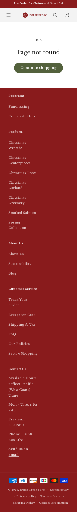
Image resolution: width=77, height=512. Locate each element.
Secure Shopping (23, 353)
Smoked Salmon (22, 213)
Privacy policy (26, 496)
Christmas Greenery (17, 200)
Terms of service (52, 496)
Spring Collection (17, 225)
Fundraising (19, 107)
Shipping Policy (24, 502)
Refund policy (59, 489)
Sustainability (20, 264)
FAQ (12, 334)
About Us (16, 254)
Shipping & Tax (22, 324)
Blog (12, 273)
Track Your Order (18, 302)
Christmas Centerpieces (20, 160)
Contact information (53, 502)
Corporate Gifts (22, 116)
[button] (8, 15)
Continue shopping (38, 68)
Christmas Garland (17, 185)
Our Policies (19, 344)
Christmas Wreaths (17, 145)
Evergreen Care (22, 315)
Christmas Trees (23, 173)
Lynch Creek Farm (33, 489)
